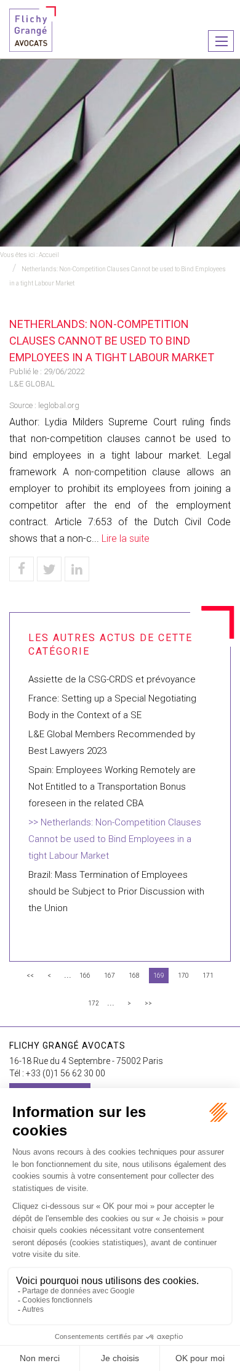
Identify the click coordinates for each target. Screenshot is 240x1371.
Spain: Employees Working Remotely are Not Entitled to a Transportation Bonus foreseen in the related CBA (112, 786)
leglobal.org (58, 405)
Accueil (49, 255)
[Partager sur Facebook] (21, 569)
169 (158, 975)
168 (134, 975)
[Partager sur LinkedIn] (77, 569)
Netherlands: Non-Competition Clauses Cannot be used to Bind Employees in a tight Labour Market (114, 839)
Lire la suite (126, 538)
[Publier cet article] (49, 569)
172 (93, 1003)
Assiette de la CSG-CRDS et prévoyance (112, 679)
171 (208, 975)
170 (183, 975)
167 (109, 975)
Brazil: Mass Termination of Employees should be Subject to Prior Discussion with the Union (116, 891)
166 (84, 975)
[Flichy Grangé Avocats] (32, 28)
